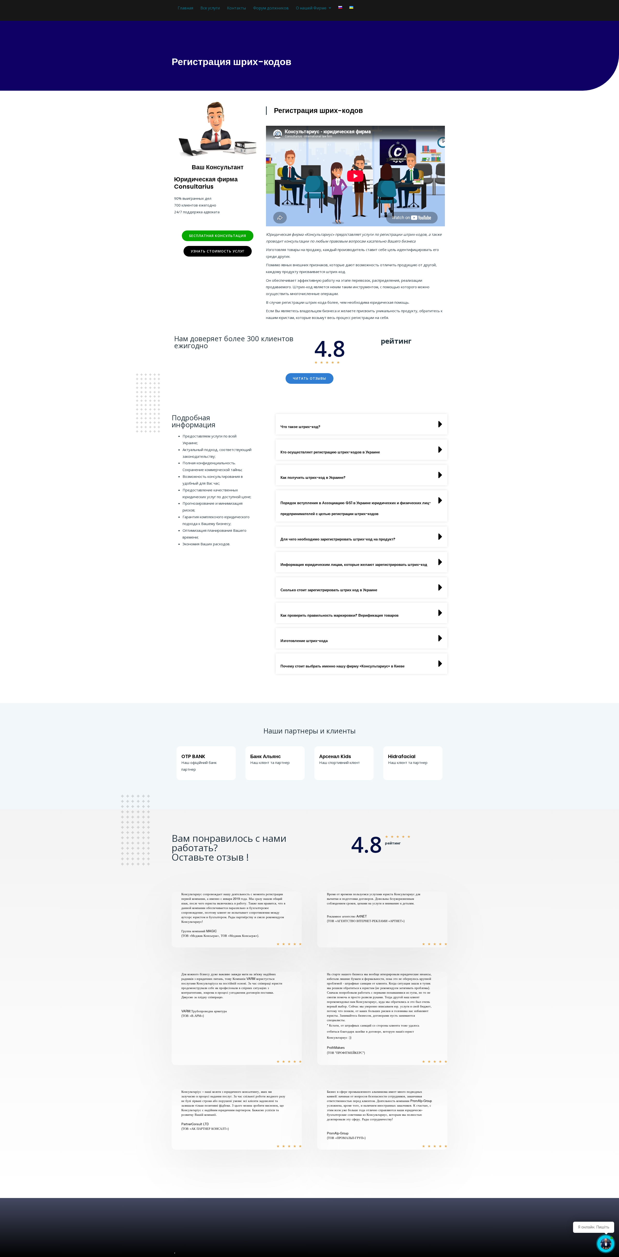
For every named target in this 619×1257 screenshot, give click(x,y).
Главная (185, 8)
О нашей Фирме (311, 8)
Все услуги (210, 8)
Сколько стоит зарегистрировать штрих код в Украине (328, 589)
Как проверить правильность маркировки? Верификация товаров (339, 615)
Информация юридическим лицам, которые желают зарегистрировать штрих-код (353, 564)
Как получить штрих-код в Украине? (313, 477)
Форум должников (271, 8)
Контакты (236, 8)
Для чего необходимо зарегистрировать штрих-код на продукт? (337, 539)
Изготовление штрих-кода (304, 640)
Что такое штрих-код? (300, 426)
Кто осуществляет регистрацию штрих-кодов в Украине (330, 452)
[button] (361, 424)
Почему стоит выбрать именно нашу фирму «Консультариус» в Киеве (342, 666)
